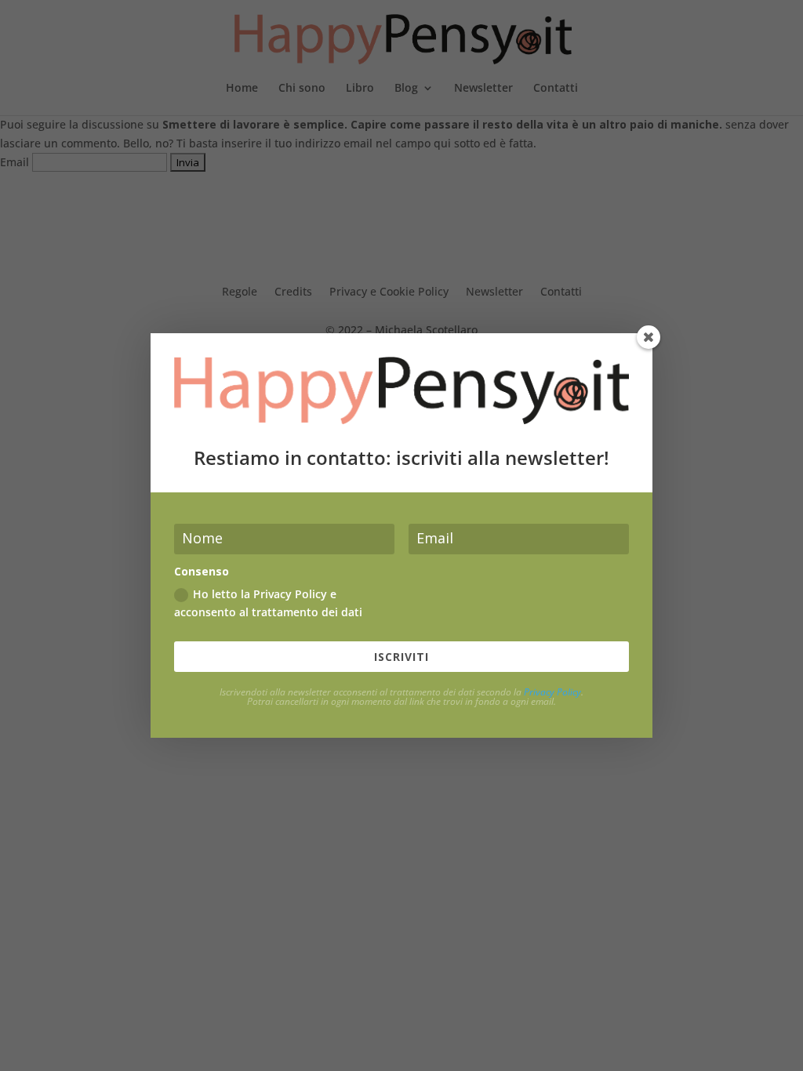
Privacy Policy (552, 692)
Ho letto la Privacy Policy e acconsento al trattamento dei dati (268, 603)
